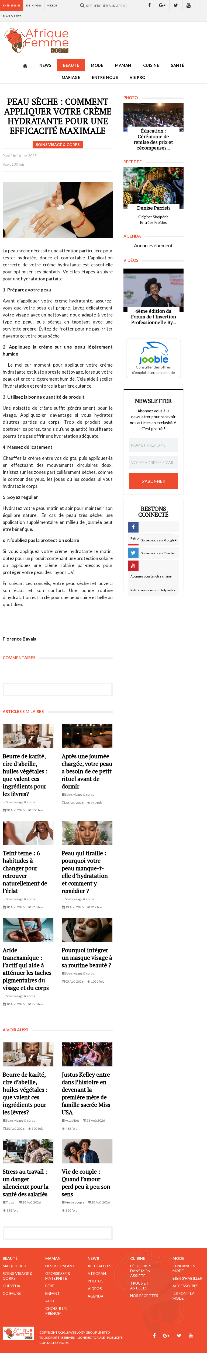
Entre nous (105, 77)
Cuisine (151, 65)
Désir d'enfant (60, 1266)
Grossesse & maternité (57, 1276)
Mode (97, 65)
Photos (96, 1281)
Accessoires (185, 1286)
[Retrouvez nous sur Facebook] (149, 5)
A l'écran (97, 1273)
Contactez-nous (53, 1343)
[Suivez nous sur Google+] (162, 5)
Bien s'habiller (187, 1278)
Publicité (115, 1337)
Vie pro (138, 77)
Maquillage (15, 1266)
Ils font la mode (183, 1295)
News (45, 65)
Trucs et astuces (139, 1285)
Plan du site (12, 16)
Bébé (49, 1286)
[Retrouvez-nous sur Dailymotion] (201, 5)
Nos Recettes (144, 1295)
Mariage (71, 77)
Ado (49, 1301)
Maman (123, 65)
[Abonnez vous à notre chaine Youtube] (188, 5)
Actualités (99, 1266)
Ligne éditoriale (91, 1337)
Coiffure (12, 1293)
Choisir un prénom (56, 1311)
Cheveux (11, 1286)
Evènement (11, 5)
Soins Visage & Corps (18, 1276)
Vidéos (52, 5)
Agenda (96, 1296)
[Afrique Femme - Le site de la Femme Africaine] (36, 40)
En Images (34, 5)
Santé (177, 65)
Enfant (52, 1293)
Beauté (71, 65)
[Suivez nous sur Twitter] (176, 5)
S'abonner (153, 481)
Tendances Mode (183, 1268)
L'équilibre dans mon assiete (141, 1271)
